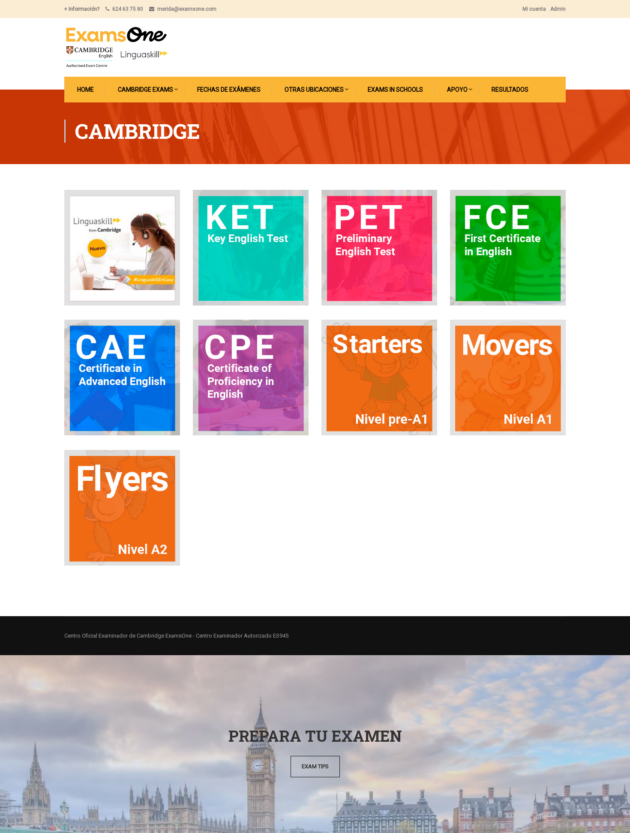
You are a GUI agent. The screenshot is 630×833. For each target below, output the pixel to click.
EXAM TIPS (315, 766)
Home (85, 89)
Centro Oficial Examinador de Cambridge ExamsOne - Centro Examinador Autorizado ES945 (176, 635)
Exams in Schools (395, 89)
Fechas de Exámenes (229, 89)
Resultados (510, 89)
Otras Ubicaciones (314, 89)
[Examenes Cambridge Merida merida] (116, 47)
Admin (558, 9)
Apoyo (457, 89)
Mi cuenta (534, 9)
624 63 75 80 (127, 9)
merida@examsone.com (186, 9)
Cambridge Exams (145, 89)
